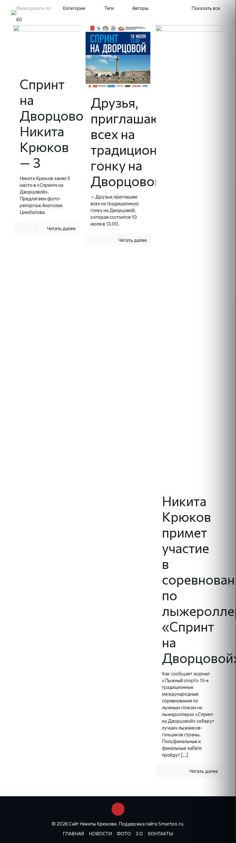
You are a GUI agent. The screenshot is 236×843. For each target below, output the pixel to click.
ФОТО (124, 833)
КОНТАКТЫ (160, 833)
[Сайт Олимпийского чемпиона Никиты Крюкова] (16, 18)
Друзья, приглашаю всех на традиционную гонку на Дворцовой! (136, 141)
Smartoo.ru (170, 823)
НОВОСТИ (100, 833)
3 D (139, 833)
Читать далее (61, 228)
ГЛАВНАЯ (73, 833)
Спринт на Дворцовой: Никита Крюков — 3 (57, 123)
